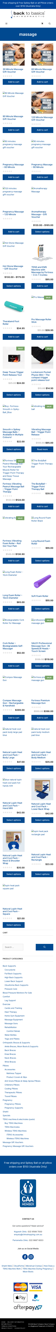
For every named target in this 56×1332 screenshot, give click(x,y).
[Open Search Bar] (49, 23)
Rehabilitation (11, 1027)
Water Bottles (10, 1035)
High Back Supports (13, 977)
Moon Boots (28, 1271)
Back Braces (10, 1050)
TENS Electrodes (12, 1127)
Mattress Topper (14, 1073)
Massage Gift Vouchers (13, 1142)
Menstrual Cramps (34, 1266)
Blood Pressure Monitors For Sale (17, 993)
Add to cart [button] (13, 82)
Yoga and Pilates (12, 1039)
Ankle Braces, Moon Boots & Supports (21, 1046)
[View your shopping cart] (42, 23)
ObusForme (19, 1266)
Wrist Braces (10, 1062)
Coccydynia (10, 970)
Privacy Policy (7, 1328)
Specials (6, 1115)
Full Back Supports (13, 973)
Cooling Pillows (11, 1088)
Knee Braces (10, 1054)
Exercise (6, 1004)
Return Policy (6, 1324)
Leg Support (10, 1000)
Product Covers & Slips (17, 1077)
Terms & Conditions (8, 1326)
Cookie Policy (20, 1328)
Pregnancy (7, 1100)
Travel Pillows (11, 1096)
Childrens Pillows (12, 1085)
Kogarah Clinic (20, 1231)
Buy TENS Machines (14, 1123)
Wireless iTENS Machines (18, 1138)
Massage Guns (11, 1023)
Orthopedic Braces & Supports (16, 1042)
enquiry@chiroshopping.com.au (28, 1234)
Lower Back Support (14, 981)
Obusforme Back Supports (16, 985)
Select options (42, 231)
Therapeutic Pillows (13, 1092)
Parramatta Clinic (20, 1240)
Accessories (10, 1069)
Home (3, 1322)
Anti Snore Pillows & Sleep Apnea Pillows (22, 1081)
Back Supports (9, 966)
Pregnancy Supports (14, 1108)
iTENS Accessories (15, 1134)
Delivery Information (15, 1322)
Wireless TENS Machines (16, 1131)
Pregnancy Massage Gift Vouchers (18, 1146)
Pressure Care (11, 989)
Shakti (5, 1111)
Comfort (6, 996)
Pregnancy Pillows (13, 1104)
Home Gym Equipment (14, 1016)
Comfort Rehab (13, 1031)
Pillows (6, 1065)
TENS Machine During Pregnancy (37, 1268)
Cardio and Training (13, 1008)
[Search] (44, 947)
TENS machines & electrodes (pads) (19, 1119)
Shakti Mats (7, 1266)
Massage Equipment (14, 1019)
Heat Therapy (11, 1012)
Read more (42, 449)
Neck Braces (10, 1058)
